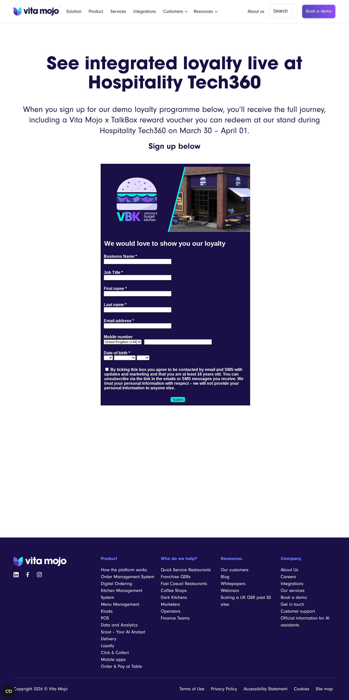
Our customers (235, 570)
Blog (225, 576)
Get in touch (292, 604)
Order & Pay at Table (121, 666)
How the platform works (124, 570)
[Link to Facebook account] (27, 574)
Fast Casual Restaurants (184, 583)
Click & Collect (115, 652)
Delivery (109, 638)
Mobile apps (113, 659)
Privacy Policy (224, 689)
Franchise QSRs (176, 576)
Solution (74, 11)
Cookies (301, 689)
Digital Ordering (116, 583)
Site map (324, 689)
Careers (288, 576)
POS (105, 618)
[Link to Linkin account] (16, 574)
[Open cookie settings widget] (9, 691)
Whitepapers (233, 583)
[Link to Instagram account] (39, 574)
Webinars (230, 590)
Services (118, 11)
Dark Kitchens (174, 597)
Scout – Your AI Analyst (123, 632)
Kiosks (107, 611)
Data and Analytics (119, 625)
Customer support (298, 611)
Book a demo (319, 11)
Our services (292, 590)
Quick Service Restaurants (186, 570)
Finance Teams (175, 618)
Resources (203, 11)
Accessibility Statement (265, 689)
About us (256, 11)
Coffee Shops (174, 590)
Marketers (170, 604)
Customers (173, 11)
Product (96, 11)
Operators (170, 611)
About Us (289, 570)
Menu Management (120, 604)
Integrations (144, 11)
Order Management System (128, 576)
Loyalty (107, 645)
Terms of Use (191, 689)
